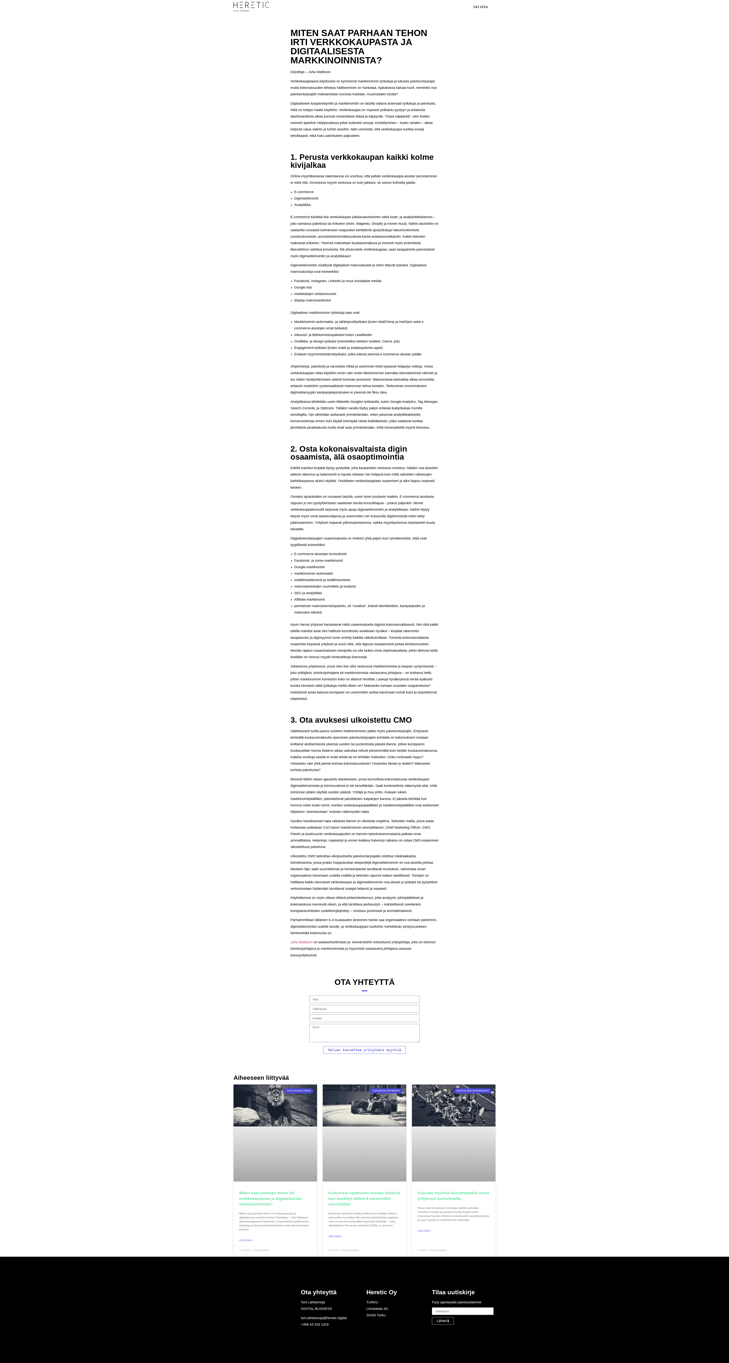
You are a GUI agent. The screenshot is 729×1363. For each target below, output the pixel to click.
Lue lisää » (246, 1240)
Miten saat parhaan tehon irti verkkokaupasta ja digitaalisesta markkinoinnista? (270, 1198)
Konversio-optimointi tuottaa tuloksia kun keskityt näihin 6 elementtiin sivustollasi (364, 1198)
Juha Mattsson (301, 942)
